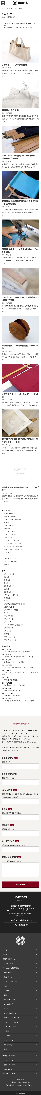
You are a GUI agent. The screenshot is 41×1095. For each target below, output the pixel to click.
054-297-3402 (22, 909)
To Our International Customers (17, 651)
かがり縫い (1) (9, 637)
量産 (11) (7, 564)
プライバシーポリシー (10, 1073)
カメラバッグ (8, 1040)
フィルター (7, 990)
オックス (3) (8, 616)
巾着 (5, 986)
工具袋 (6, 1031)
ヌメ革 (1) (8, 622)
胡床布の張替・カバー (10, 959)
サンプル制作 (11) (11, 561)
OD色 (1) (7, 601)
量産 (5, 1049)
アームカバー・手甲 (11, 981)
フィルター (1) (9, 525)
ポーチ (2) (8, 537)
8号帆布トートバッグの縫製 (14, 662)
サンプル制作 (9, 1045)
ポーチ (6, 1008)
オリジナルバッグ (10, 999)
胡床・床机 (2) (9, 513)
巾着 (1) (7, 522)
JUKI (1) (7, 631)
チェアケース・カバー (11, 1026)
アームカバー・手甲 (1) (12, 519)
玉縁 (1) (7, 589)
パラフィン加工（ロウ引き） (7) (15, 604)
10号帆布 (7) (9, 586)
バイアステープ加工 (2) (12, 610)
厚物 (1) (7, 634)
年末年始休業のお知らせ (13, 695)
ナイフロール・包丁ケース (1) (14, 543)
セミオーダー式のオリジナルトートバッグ (18, 657)
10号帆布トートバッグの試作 (14, 685)
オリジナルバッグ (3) (11, 531)
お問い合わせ (7, 1069)
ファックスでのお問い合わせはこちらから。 (19, 742)
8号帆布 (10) (9, 580)
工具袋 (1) (8, 552)
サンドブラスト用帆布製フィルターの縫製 (18, 667)
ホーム (3, 8)
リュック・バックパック (12, 1022)
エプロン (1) (8, 555)
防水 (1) (7, 577)
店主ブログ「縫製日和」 (10, 968)
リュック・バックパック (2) (13, 546)
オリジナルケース (10, 1013)
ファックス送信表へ (22, 925)
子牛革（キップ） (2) (11, 595)
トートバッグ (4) (10, 534)
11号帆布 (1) (9, 592)
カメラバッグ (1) (10, 558)
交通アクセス (8, 1060)
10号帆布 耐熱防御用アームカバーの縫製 (19, 701)
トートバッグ (8, 1004)
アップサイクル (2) (11, 628)
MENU (2, 4)
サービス (5, 954)
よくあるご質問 (7, 963)
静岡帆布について (8, 1055)
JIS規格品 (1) (9, 607)
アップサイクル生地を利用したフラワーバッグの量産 (20, 673)
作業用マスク (9, 977)
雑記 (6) (7, 528)
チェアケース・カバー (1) (13, 549)
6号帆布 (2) (8, 598)
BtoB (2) (7, 583)
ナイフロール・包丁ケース (13, 1017)
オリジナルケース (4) (12, 540)
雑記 (5, 995)
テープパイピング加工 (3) (13, 625)
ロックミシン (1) (10, 640)
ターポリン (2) (9, 574)
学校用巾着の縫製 (11, 680)
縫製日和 (9, 8)
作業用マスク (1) (10, 516)
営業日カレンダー (20, 916)
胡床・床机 (8, 972)
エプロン (7, 1035)
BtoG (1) (7, 613)
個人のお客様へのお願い (13, 690)
